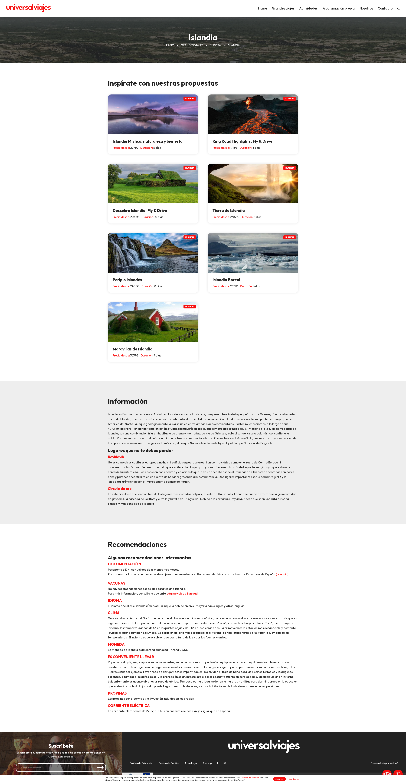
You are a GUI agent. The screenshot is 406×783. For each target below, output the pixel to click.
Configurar (294, 779)
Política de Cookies (169, 763)
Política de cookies (250, 777)
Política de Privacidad (141, 763)
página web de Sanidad (182, 593)
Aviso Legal (191, 763)
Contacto (385, 8)
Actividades (308, 8)
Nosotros (366, 8)
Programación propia (338, 8)
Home (262, 8)
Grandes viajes (283, 8)
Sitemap (207, 763)
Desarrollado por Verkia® (384, 763)
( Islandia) (282, 574)
